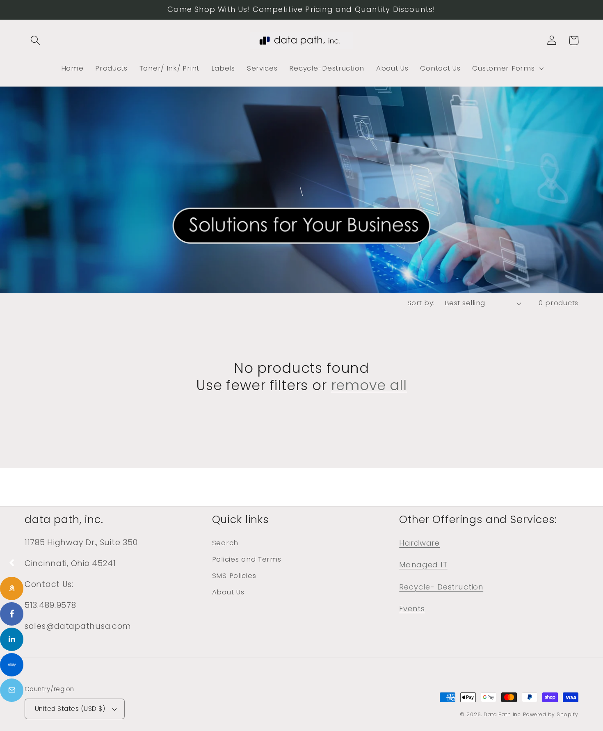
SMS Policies (234, 575)
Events (412, 608)
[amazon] (11, 588)
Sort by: (421, 303)
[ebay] (11, 664)
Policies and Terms (246, 559)
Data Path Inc (502, 714)
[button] (35, 40)
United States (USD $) (70, 708)
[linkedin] (11, 639)
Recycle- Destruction (441, 587)
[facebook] (11, 614)
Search (225, 543)
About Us (228, 592)
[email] (11, 690)
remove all (369, 385)
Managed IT (423, 565)
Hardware (419, 543)
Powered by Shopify (550, 714)
